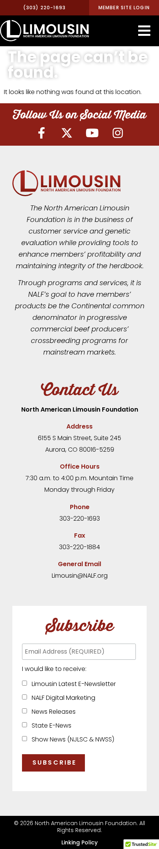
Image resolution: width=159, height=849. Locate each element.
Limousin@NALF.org (80, 575)
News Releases (52, 711)
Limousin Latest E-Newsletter (72, 683)
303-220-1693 (79, 518)
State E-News (50, 725)
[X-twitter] (66, 133)
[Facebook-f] (41, 133)
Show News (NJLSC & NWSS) (71, 739)
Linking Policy (79, 842)
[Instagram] (117, 133)
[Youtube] (92, 133)
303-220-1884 (79, 547)
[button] (144, 30)
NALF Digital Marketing (62, 697)
